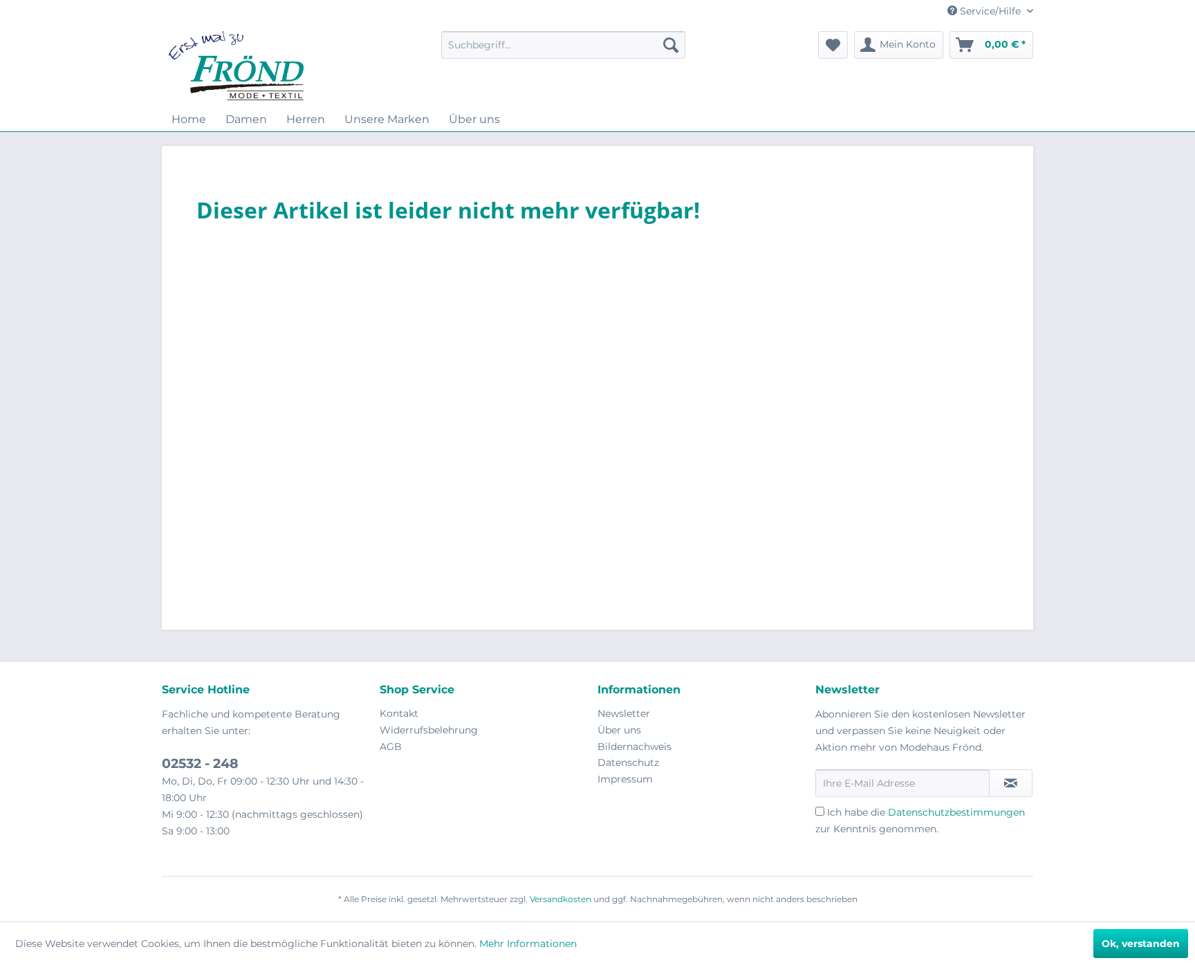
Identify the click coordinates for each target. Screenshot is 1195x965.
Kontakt (399, 713)
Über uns (619, 730)
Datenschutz (628, 762)
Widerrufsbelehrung (429, 730)
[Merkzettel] (833, 45)
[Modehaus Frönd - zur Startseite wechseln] (236, 65)
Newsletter (624, 713)
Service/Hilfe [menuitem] (990, 11)
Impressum (625, 779)
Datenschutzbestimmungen (956, 812)
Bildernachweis (634, 746)
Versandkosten (560, 899)
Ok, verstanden (1141, 943)
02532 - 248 (200, 763)
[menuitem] (563, 45)
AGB (391, 746)
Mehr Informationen (528, 943)
